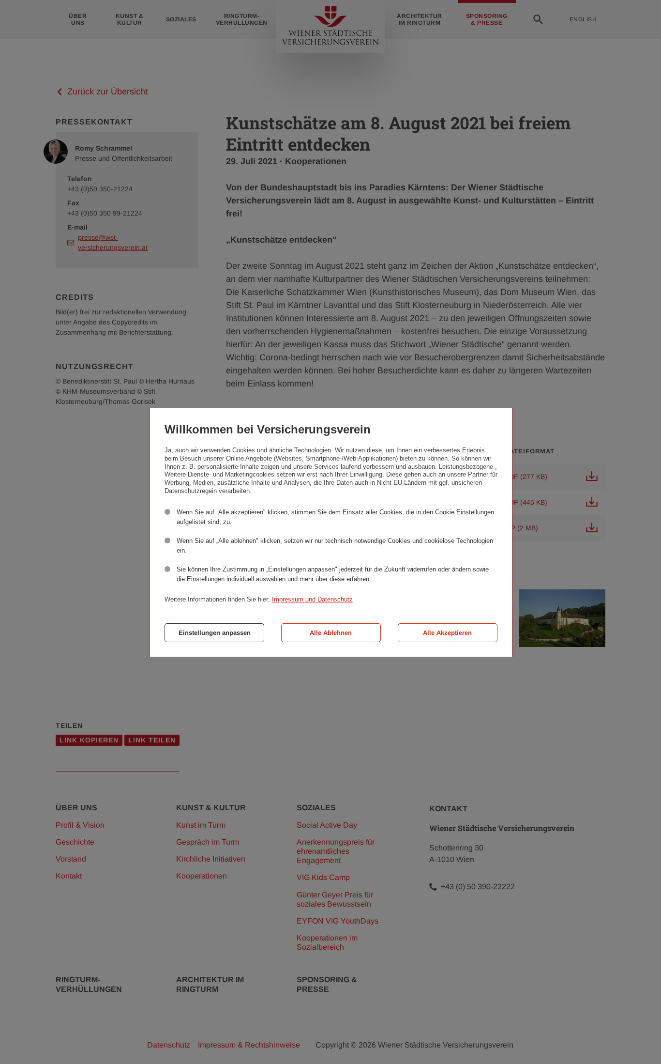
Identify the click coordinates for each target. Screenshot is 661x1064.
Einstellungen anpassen (215, 632)
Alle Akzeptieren (447, 632)
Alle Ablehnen (331, 632)
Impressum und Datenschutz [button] (312, 599)
